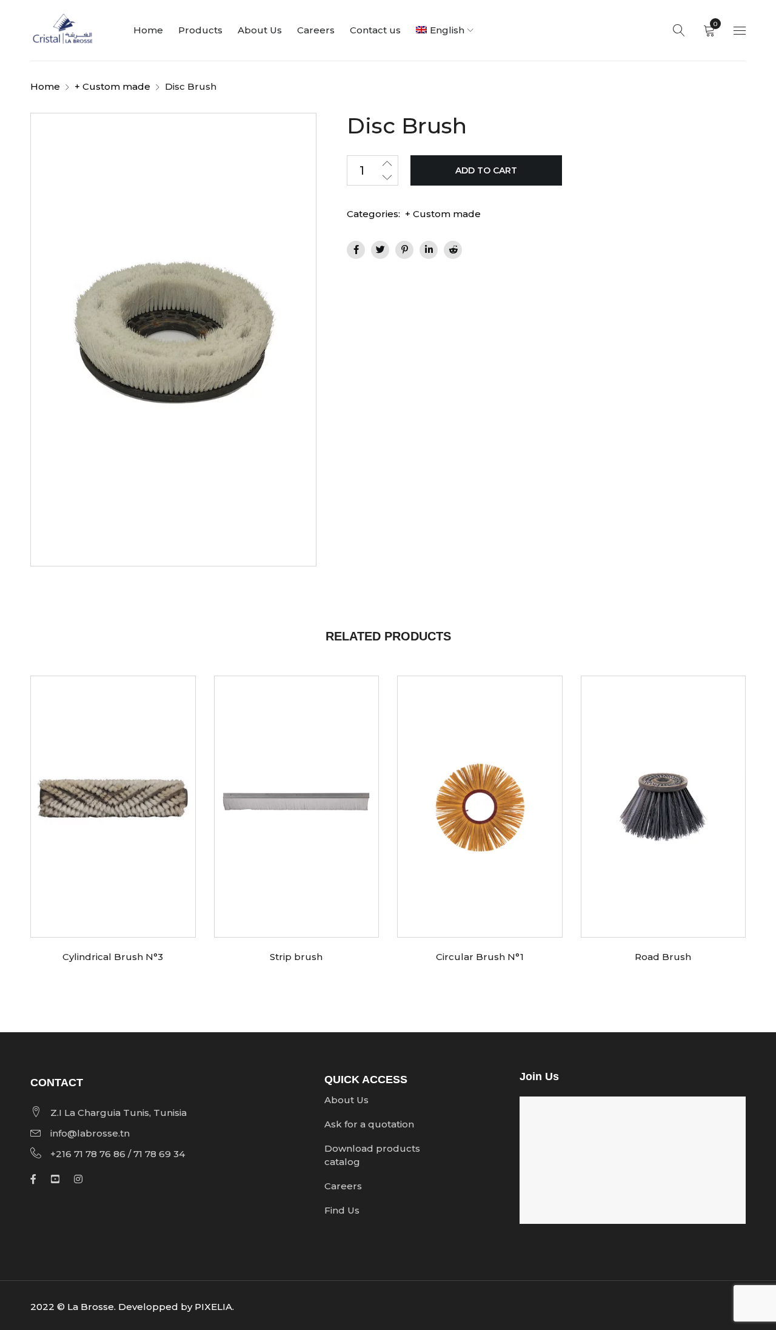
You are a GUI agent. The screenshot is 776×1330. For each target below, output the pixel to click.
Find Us (342, 1210)
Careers (343, 1186)
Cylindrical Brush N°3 (112, 956)
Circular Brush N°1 (480, 956)
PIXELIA (213, 1306)
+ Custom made (112, 86)
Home (45, 86)
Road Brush (663, 956)
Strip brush (296, 956)
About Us (346, 1100)
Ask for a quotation (369, 1124)
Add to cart (486, 170)
